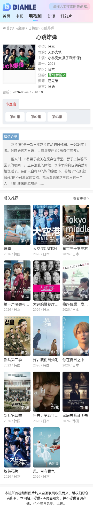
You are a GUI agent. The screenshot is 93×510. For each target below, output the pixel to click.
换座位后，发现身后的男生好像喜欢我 (76, 304)
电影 (19, 16)
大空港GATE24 (45, 249)
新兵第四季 (13, 415)
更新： (8, 92)
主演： (43, 58)
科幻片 (66, 16)
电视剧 (35, 16)
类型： (43, 46)
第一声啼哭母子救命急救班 (17, 304)
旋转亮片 (11, 471)
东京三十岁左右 (75, 249)
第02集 (36, 117)
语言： (43, 86)
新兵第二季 (13, 360)
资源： (43, 81)
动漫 (51, 16)
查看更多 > (81, 198)
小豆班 (10, 104)
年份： (43, 64)
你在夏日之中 (73, 360)
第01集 (15, 117)
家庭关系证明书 (75, 415)
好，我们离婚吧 (45, 360)
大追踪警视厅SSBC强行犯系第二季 (46, 304)
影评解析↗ (57, 75)
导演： (43, 52)
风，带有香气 (44, 471)
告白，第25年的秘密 (46, 415)
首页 (6, 16)
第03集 (57, 117)
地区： (43, 69)
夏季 (7, 249)
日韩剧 (32, 28)
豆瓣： (43, 75)
